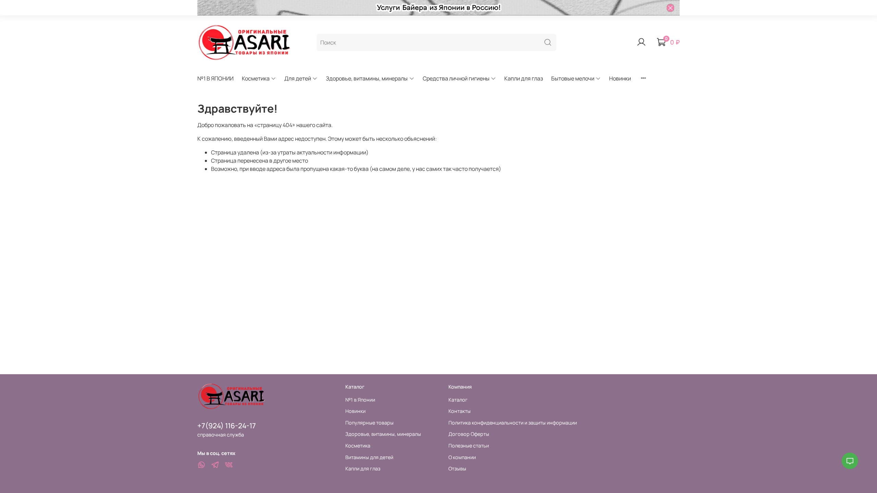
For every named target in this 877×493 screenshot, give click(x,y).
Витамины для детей (369, 457)
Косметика (256, 78)
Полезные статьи (468, 445)
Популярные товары (369, 422)
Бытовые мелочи (572, 78)
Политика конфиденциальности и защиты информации (512, 422)
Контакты (459, 411)
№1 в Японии (360, 399)
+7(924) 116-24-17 (226, 425)
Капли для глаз (523, 78)
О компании (462, 457)
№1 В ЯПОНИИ (215, 78)
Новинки (620, 78)
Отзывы (457, 468)
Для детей (297, 78)
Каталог (458, 399)
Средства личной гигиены (456, 78)
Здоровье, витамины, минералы (367, 78)
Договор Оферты (468, 434)
